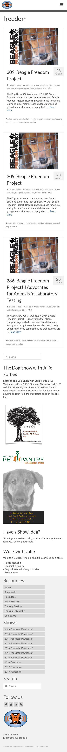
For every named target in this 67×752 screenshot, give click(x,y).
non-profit (56, 223)
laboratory (9, 122)
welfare (33, 122)
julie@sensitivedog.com (15, 737)
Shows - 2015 (40, 88)
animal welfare (24, 119)
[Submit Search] (5, 357)
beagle (33, 119)
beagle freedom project (45, 119)
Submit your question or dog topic (20, 538)
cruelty (23, 340)
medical (48, 340)
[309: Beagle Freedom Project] (33, 46)
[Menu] (61, 5)
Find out (27, 557)
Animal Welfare (40, 85)
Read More (15, 331)
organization (18, 122)
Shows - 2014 (20, 310)
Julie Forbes (16, 85)
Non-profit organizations (24, 88)
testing (26, 122)
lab (35, 340)
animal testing (12, 119)
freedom (58, 119)
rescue (14, 227)
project (8, 227)
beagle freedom (31, 223)
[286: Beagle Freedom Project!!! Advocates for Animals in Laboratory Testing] (33, 255)
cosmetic (17, 340)
